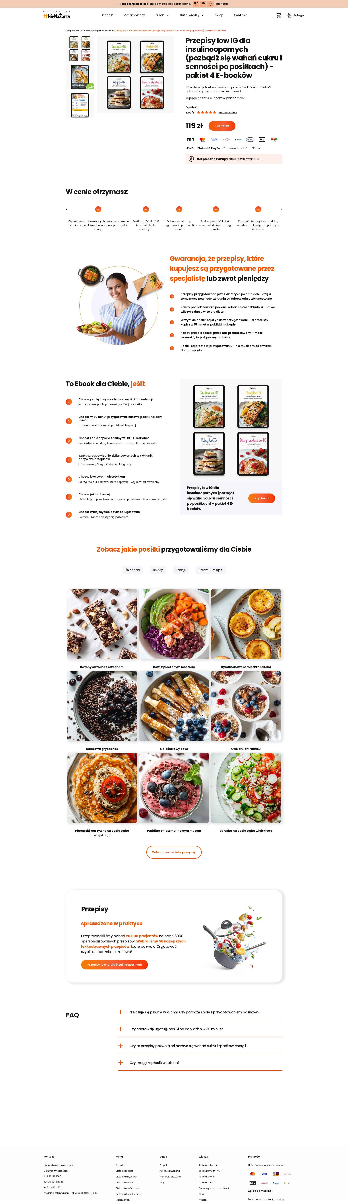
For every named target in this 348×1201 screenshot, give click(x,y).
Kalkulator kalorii (208, 1165)
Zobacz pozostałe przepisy (174, 852)
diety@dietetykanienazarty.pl (60, 1165)
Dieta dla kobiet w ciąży (129, 1194)
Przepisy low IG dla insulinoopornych (114, 965)
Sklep (219, 15)
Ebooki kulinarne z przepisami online (92, 30)
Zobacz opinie (228, 112)
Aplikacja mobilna (170, 1170)
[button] (57, 15)
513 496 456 (53, 1187)
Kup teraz (222, 4)
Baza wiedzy (190, 15)
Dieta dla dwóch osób (128, 1188)
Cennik (107, 15)
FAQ (162, 1182)
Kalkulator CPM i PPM (210, 1170)
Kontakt (240, 15)
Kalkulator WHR (207, 1176)
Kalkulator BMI (206, 1182)
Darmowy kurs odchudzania (214, 1188)
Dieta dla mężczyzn (126, 1176)
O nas (160, 15)
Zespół (163, 1165)
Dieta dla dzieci (124, 1182)
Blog (201, 1194)
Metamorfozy (134, 15)
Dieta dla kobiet (124, 1170)
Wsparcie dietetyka (170, 1176)
